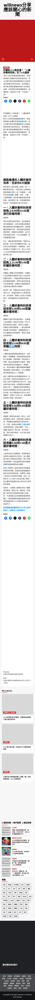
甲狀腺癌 (5, 900)
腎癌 (21, 904)
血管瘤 (9, 912)
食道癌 (4, 916)
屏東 (26, 892)
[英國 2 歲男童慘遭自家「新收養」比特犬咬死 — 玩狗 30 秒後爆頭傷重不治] (6, 835)
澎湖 (30, 896)
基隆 (4, 892)
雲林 (25, 912)
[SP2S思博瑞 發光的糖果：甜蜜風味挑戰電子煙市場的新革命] (17, 704)
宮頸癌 (20, 892)
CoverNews (28, 994)
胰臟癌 (15, 904)
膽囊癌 (15, 908)
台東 (19, 888)
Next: (17, 680)
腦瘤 (26, 904)
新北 (9, 896)
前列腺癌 (16, 884)
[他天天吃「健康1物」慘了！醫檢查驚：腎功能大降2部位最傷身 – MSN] (6, 876)
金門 (20, 912)
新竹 (14, 896)
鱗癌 (19, 988)
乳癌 (4, 884)
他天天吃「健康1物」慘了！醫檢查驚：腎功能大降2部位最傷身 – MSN (20, 873)
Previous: (13, 673)
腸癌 (4, 908)
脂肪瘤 (18, 983)
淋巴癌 (24, 896)
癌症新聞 (13, 712)
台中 (4, 888)
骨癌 (15, 988)
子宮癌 (9, 892)
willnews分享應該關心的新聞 (18, 10)
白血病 (12, 900)
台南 (14, 888)
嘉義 (29, 888)
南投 (22, 884)
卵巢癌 (28, 884)
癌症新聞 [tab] (27, 823)
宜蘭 (15, 892)
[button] (4, 59)
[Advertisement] (17, 38)
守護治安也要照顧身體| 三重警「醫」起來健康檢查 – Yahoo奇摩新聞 (17, 778)
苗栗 (4, 912)
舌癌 (21, 908)
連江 (15, 912)
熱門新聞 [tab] (17, 823)
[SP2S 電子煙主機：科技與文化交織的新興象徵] (17, 734)
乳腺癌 (9, 884)
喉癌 (24, 888)
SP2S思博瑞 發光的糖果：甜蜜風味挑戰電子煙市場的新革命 (20, 842)
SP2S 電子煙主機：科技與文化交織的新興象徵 (20, 853)
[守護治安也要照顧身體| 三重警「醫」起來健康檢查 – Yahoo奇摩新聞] (17, 764)
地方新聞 (14, 828)
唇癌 (29, 976)
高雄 (10, 916)
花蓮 (26, 908)
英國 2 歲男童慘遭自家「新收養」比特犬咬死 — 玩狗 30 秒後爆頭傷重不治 (21, 832)
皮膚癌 (18, 900)
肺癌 (28, 900)
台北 (9, 888)
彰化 (4, 896)
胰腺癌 (9, 904)
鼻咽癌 (15, 916)
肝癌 (23, 900)
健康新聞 (6, 67)
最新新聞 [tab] (7, 823)
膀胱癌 (9, 908)
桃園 (19, 896)
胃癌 (4, 904)
